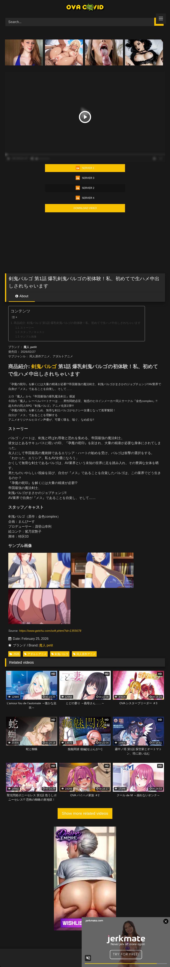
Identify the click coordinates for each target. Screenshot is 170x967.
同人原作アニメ (85, 654)
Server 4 (88, 198)
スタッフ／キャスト (32, 332)
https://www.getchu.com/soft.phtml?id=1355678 (50, 630)
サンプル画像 (28, 336)
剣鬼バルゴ (44, 366)
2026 (16, 654)
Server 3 (88, 178)
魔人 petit (46, 645)
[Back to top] (157, 955)
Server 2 (88, 188)
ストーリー (27, 327)
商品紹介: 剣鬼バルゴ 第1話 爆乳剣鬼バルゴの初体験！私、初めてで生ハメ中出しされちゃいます (77, 322)
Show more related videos (85, 813)
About (23, 296)
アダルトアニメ (37, 654)
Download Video (85, 208)
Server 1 (88, 168)
